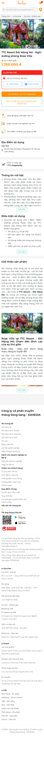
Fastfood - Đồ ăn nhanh (11, 697)
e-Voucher (6, 568)
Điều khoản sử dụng (10, 451)
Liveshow (5, 663)
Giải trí (35, 576)
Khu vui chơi (19, 651)
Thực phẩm (11, 591)
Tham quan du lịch (9, 668)
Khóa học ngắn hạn (9, 637)
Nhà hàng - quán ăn (9, 588)
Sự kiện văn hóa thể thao (12, 659)
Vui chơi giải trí (8, 647)
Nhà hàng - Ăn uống (10, 694)
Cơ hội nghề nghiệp (10, 448)
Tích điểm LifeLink (9, 475)
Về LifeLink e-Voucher (11, 434)
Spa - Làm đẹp (7, 705)
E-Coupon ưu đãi (8, 612)
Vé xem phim (7, 651)
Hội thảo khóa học (28, 663)
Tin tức (4, 441)
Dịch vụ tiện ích (8, 624)
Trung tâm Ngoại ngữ (28, 637)
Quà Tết (4, 628)
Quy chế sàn (7, 496)
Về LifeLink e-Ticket (10, 430)
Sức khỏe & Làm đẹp (10, 596)
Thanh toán (6, 485)
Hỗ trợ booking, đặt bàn (17, 78)
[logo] (22, 2)
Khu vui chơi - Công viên (11, 576)
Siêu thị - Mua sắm (9, 716)
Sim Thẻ (29, 672)
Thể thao (15, 663)
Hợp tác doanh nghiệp (11, 461)
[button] (14, 43)
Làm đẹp (5, 600)
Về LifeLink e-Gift (9, 437)
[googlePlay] (21, 517)
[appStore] (21, 523)
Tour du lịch (6, 672)
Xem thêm (22, 209)
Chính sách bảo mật (10, 492)
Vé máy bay (36, 681)
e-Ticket (5, 643)
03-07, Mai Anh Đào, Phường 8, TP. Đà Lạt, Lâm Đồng (22, 150)
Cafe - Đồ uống (8, 701)
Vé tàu (4, 681)
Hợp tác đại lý (7, 464)
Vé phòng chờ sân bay (10, 684)
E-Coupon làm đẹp (27, 616)
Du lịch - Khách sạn (9, 605)
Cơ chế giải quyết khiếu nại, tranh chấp (14, 500)
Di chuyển (6, 677)
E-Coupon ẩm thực (9, 616)
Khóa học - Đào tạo (9, 633)
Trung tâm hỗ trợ (9, 471)
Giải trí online (7, 579)
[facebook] (2, 509)
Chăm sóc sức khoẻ (10, 708)
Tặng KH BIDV (24, 591)
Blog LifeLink (7, 444)
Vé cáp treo (25, 681)
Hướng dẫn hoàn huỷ (11, 482)
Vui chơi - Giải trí (8, 572)
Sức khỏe (14, 600)
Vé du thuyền (19, 672)
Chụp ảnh (27, 576)
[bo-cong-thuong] (8, 528)
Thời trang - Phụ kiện (18, 628)
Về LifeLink (6, 427)
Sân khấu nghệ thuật (10, 654)
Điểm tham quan (34, 651)
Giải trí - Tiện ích (8, 719)
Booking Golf (7, 609)
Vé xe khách (13, 681)
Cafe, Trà (23, 588)
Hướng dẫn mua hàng (11, 478)
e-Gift (4, 690)
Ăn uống (5, 584)
